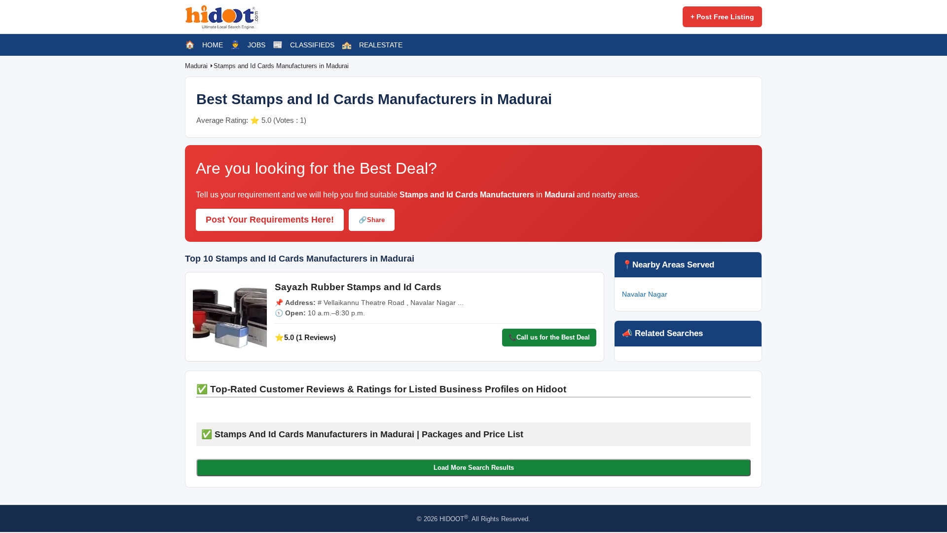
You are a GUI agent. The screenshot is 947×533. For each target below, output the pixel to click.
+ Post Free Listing (722, 17)
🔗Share (372, 220)
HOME (212, 45)
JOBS (256, 45)
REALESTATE (380, 45)
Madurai (197, 66)
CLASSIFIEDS (312, 45)
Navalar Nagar (644, 294)
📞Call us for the (549, 337)
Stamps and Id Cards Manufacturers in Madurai (281, 66)
